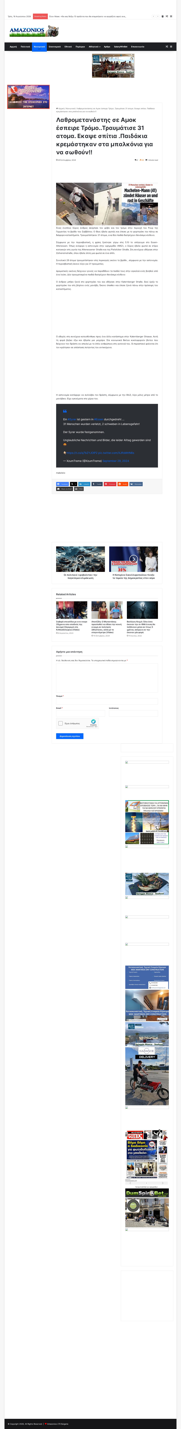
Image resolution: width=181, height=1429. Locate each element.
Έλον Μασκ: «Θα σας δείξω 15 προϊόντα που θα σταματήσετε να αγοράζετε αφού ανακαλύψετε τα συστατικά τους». (100, 16)
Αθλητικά (93, 46)
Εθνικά (68, 46)
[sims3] (147, 1227)
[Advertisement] (90, 6)
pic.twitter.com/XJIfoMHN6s (116, 453)
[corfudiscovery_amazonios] (28, 96)
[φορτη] (147, 847)
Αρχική (13, 46)
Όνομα (60, 696)
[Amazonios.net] (34, 31)
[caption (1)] (147, 1045)
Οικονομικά (55, 46)
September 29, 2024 (116, 461)
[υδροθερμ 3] (147, 918)
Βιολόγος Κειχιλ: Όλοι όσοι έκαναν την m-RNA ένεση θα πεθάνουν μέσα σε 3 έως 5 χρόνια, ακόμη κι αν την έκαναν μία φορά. (141, 627)
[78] (147, 843)
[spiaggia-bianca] (113, 65)
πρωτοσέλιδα (141, 1187)
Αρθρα (107, 46)
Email (59, 708)
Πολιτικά (25, 46)
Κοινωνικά (39, 46)
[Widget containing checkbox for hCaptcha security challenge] (77, 723)
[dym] (147, 1197)
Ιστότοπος (114, 708)
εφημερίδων (154, 1187)
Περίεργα (80, 46)
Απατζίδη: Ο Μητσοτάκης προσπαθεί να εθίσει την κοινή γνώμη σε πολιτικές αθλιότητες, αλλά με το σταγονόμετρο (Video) (106, 627)
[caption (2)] (147, 894)
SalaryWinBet (120, 46)
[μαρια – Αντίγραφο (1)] (147, 898)
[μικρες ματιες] (147, 1230)
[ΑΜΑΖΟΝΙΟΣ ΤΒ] (147, 763)
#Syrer (72, 419)
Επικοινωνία (137, 46)
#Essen (98, 419)
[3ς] (147, 1108)
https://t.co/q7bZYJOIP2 (82, 453)
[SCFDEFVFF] (147, 988)
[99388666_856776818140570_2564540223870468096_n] (147, 1104)
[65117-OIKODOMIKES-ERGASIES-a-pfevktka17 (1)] (147, 1020)
